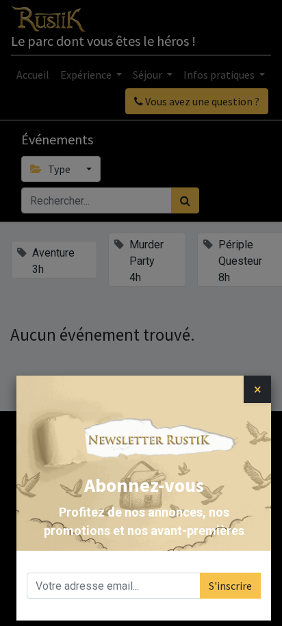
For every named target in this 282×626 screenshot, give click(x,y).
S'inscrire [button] (230, 585)
